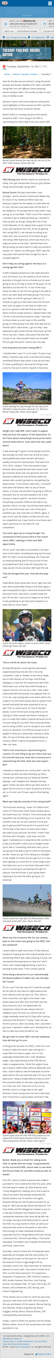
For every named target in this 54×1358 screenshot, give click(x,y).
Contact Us (17, 1338)
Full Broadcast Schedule (27, 31)
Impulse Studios (44, 1354)
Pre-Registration (38, 37)
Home (7, 74)
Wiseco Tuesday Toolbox (25, 74)
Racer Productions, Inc (24, 1347)
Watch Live (9, 31)
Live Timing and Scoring (16, 37)
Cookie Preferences (24, 1341)
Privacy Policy (8, 1341)
